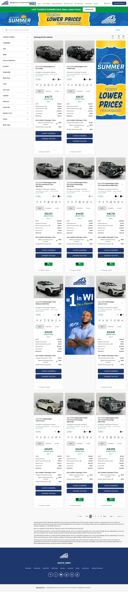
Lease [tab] (57, 91)
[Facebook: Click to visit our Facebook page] (50, 574)
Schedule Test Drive (48, 139)
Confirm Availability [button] (48, 133)
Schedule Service (119, 3)
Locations (88, 4)
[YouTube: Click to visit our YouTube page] (61, 574)
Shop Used (37, 568)
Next (105, 516)
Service (62, 568)
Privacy (65, 587)
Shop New (28, 568)
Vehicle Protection (97, 568)
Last (112, 516)
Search (118, 30)
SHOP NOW (89, 10)
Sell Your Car (68, 4)
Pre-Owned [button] (46, 4)
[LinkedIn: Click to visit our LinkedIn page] (66, 574)
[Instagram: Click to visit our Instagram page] (71, 574)
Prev (86, 516)
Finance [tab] (48, 91)
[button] (61, 52)
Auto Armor (85, 568)
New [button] (39, 4)
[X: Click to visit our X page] (55, 574)
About (77, 568)
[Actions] (59, 67)
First (80, 516)
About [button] (96, 4)
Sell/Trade (54, 568)
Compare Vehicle (44, 152)
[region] (48, 116)
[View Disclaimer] (59, 85)
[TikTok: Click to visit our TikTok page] (77, 574)
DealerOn (59, 587)
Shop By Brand (57, 4)
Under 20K (46, 568)
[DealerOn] (40, 587)
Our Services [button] (79, 4)
